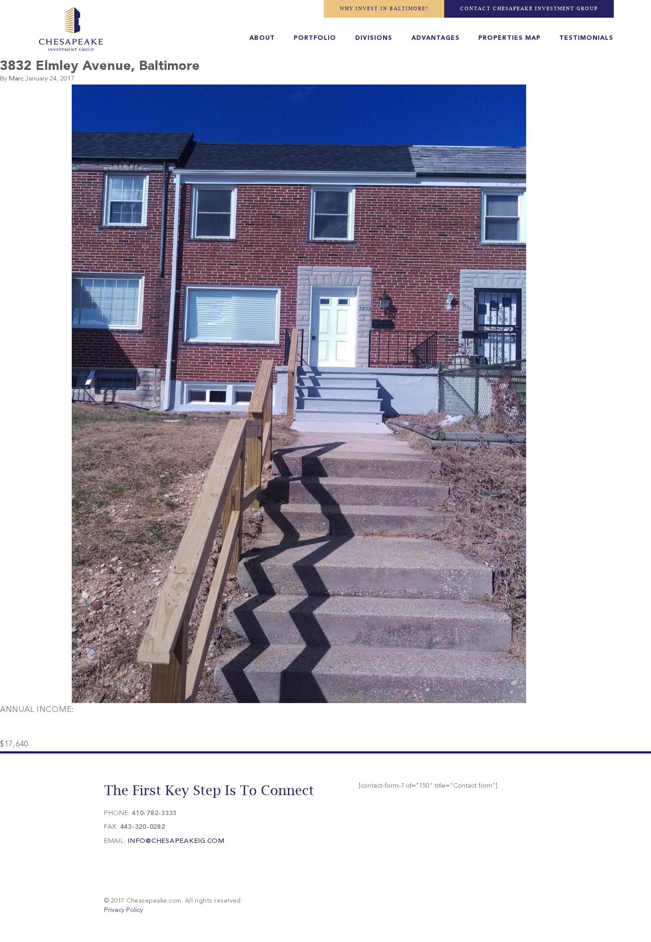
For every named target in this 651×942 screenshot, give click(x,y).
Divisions (373, 38)
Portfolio (315, 38)
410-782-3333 (154, 813)
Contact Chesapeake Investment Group (529, 8)
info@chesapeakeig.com (176, 841)
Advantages (435, 38)
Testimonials (586, 38)
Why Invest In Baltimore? (384, 8)
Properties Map (509, 38)
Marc (16, 79)
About (262, 38)
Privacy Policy (123, 910)
